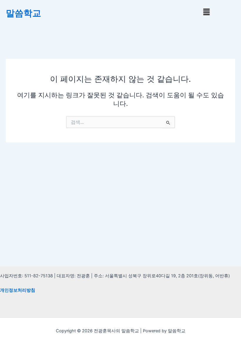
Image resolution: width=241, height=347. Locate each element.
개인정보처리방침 (17, 290)
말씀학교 (23, 13)
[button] (206, 12)
